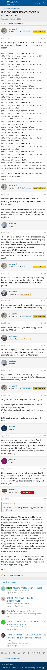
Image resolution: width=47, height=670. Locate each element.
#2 (45, 194)
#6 (45, 323)
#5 (45, 301)
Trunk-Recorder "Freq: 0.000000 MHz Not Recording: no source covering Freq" (25, 637)
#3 (45, 232)
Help (39, 667)
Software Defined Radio (20, 590)
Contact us (6, 667)
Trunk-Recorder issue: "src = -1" (22, 611)
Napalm (9, 614)
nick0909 (13, 291)
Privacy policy (30, 667)
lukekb (12, 426)
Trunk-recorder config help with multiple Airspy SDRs (22, 623)
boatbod (13, 223)
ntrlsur (9, 590)
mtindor (12, 489)
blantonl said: (8, 504)
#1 (45, 38)
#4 (45, 273)
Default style (8, 664)
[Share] (41, 38)
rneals (9, 643)
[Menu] (3, 3)
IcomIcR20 (10, 627)
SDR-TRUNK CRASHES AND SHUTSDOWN (20, 599)
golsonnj (9, 603)
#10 (44, 436)
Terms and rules (17, 667)
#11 (44, 469)
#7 (45, 345)
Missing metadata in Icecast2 (27, 587)
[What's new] (44, 3)
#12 (44, 499)
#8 (45, 370)
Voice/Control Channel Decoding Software (27, 614)
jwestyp (12, 459)
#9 (45, 395)
